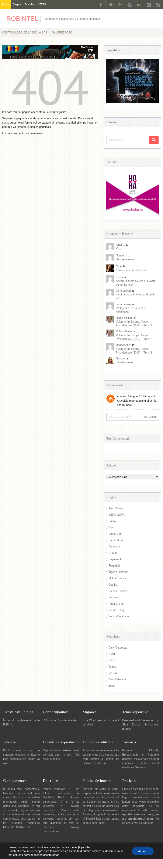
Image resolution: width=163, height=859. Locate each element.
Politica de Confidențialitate (59, 720)
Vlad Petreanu (117, 679)
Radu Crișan (116, 603)
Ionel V (120, 244)
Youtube (129, 4)
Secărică (48, 797)
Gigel (119, 266)
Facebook (100, 4)
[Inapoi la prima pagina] (50, 107)
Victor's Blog (116, 610)
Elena (119, 277)
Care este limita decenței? (132, 270)
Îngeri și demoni (118, 572)
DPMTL (113, 552)
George (120, 358)
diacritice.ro (50, 810)
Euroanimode (130, 754)
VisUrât (113, 673)
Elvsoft (153, 750)
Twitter (110, 4)
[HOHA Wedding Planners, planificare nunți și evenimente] (132, 213)
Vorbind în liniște (118, 616)
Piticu (111, 660)
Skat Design (131, 724)
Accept (142, 851)
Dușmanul (114, 559)
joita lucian (123, 304)
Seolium (140, 767)
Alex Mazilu (115, 508)
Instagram (148, 4)
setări (55, 854)
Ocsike (112, 584)
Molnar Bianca (117, 578)
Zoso (111, 685)
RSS (158, 4)
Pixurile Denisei (118, 591)
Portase (113, 597)
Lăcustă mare (124, 362)
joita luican (123, 290)
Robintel (22, 18)
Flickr (139, 4)
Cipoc (111, 527)
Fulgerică (114, 565)
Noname (121, 255)
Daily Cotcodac (117, 647)
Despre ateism (125, 259)
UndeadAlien (123, 345)
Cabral (112, 521)
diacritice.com (51, 831)
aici (69, 754)
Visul (119, 248)
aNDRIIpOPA (116, 514)
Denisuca (114, 546)
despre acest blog (93, 822)
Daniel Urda (115, 540)
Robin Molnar (124, 317)
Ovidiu (112, 654)
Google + (120, 4)
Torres (112, 666)
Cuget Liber (115, 533)
